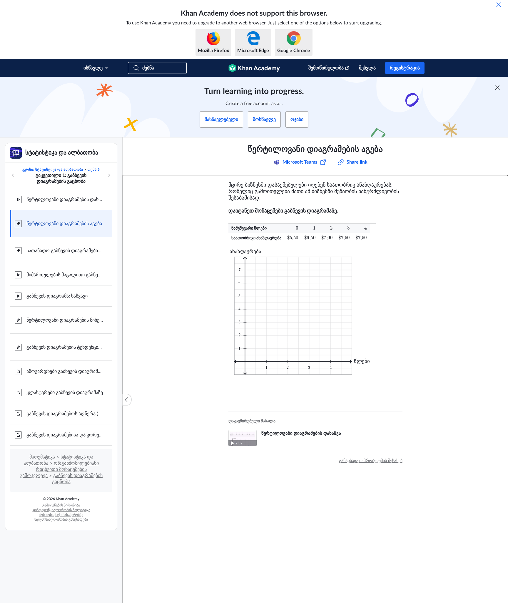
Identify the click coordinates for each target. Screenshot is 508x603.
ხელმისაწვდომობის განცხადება (61, 519)
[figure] (296, 312)
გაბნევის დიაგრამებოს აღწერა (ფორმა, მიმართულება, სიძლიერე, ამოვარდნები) (64, 413)
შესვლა (367, 68)
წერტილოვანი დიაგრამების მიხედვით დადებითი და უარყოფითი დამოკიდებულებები (64, 320)
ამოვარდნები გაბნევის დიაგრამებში (64, 371)
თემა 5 (94, 169)
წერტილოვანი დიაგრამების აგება (64, 223)
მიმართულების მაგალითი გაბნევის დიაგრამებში (64, 275)
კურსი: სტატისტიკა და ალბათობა (52, 169)
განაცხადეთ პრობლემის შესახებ (370, 461)
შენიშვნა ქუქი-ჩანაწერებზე (61, 514)
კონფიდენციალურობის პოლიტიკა (61, 510)
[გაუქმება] (498, 4)
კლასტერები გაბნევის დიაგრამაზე (64, 392)
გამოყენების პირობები (61, 505)
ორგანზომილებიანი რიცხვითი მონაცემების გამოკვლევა (59, 469)
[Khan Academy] (254, 68)
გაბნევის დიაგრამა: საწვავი (57, 296)
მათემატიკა (42, 457)
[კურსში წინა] (12, 175)
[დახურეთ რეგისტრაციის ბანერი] (497, 88)
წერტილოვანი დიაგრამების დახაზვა (64, 199)
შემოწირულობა (326, 68)
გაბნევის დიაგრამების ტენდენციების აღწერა (64, 347)
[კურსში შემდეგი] (109, 175)
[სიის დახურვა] (127, 400)
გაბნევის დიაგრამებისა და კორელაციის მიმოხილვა (64, 435)
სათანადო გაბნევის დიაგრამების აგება (64, 250)
